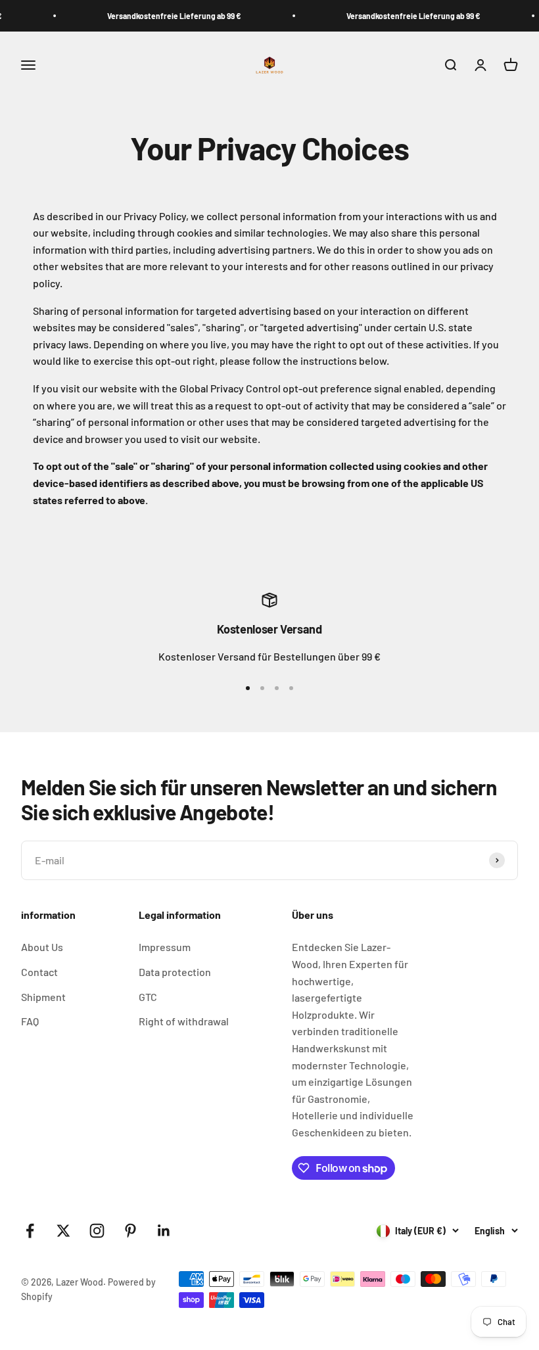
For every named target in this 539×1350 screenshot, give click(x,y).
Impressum (165, 947)
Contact (39, 972)
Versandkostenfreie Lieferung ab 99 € (164, 15)
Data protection (175, 972)
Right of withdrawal (184, 1021)
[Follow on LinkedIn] (164, 1231)
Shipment (43, 996)
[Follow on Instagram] (97, 1231)
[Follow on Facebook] (30, 1231)
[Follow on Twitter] (63, 1231)
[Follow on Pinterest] (130, 1231)
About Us (42, 947)
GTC (148, 996)
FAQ (30, 1021)
